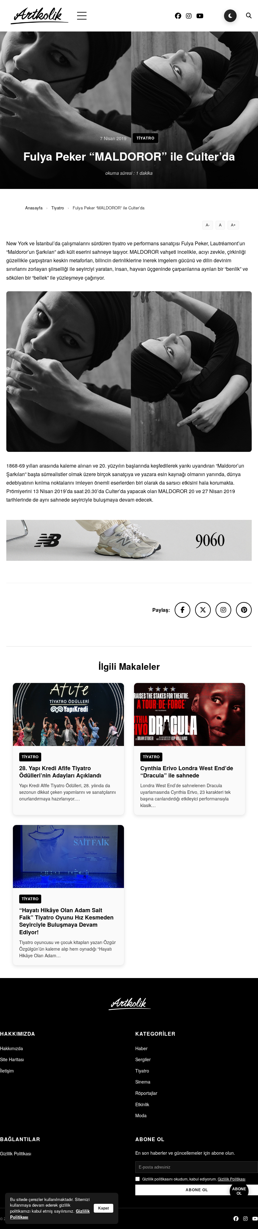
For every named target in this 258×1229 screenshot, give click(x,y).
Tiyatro (57, 208)
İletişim (7, 1070)
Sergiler (143, 1059)
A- (208, 225)
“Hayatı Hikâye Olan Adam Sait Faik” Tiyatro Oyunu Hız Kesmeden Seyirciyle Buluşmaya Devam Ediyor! (66, 921)
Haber (141, 1048)
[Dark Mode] (230, 15)
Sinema (142, 1081)
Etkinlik (142, 1104)
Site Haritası (12, 1059)
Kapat (103, 1208)
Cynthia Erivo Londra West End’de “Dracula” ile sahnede (186, 771)
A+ (233, 225)
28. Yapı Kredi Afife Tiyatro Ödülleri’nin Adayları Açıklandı (60, 771)
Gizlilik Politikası (15, 1153)
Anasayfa (33, 208)
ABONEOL (239, 1191)
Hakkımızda (11, 1048)
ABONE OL (197, 1190)
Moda (141, 1115)
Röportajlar (146, 1093)
